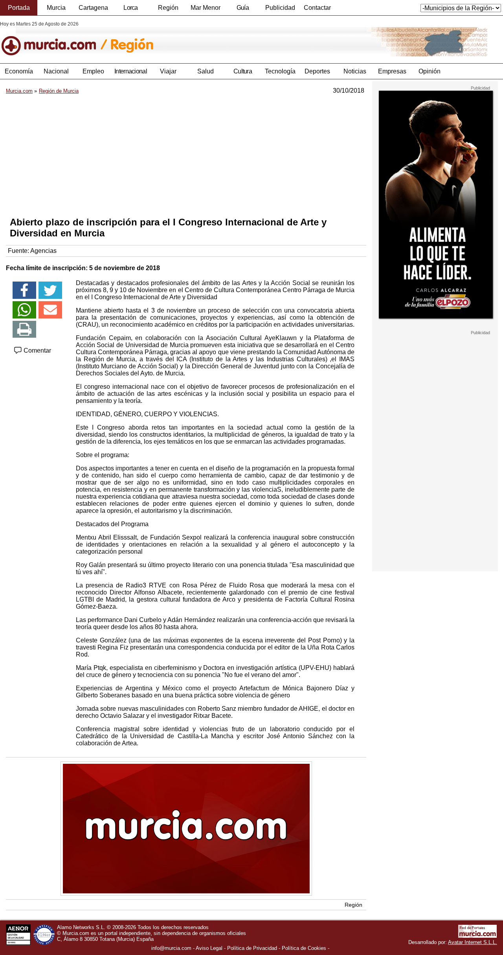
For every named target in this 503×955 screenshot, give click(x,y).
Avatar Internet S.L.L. (472, 942)
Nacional (56, 71)
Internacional (130, 71)
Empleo (93, 71)
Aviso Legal (209, 948)
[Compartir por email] (50, 309)
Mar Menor (205, 7)
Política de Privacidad (252, 948)
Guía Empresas (242, 9)
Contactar (317, 7)
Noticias (354, 71)
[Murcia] (54, 39)
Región (168, 7)
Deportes (317, 71)
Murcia (56, 7)
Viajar (168, 71)
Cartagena (93, 7)
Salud (205, 71)
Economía (19, 71)
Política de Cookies (304, 948)
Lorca (130, 7)
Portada (19, 7)
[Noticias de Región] (191, 39)
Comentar (36, 350)
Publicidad (280, 7)
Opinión (430, 71)
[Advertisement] (186, 155)
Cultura (242, 71)
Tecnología (280, 71)
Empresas (392, 71)
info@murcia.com (171, 948)
